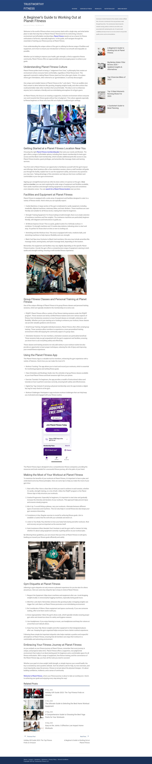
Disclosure (44, 759)
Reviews (74, 8)
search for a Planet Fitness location (58, 189)
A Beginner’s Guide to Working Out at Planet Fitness (116, 50)
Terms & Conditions (63, 759)
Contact (30, 759)
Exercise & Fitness (86, 8)
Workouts (98, 8)
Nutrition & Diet (109, 8)
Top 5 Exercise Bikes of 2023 (116, 78)
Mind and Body (122, 8)
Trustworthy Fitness (34, 6)
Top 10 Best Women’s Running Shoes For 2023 (115, 93)
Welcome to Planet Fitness (33, 676)
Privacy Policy (52, 759)
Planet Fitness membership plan (48, 152)
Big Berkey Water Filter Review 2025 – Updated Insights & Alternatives (116, 65)
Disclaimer (37, 759)
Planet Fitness (59, 36)
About (25, 759)
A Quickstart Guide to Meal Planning (115, 107)
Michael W (41, 25)
